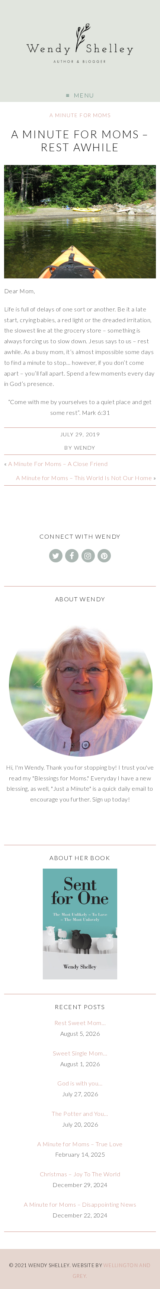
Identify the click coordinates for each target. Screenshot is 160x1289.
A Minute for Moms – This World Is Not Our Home (84, 477)
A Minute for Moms (80, 115)
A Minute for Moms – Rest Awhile (80, 140)
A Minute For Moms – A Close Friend (58, 463)
